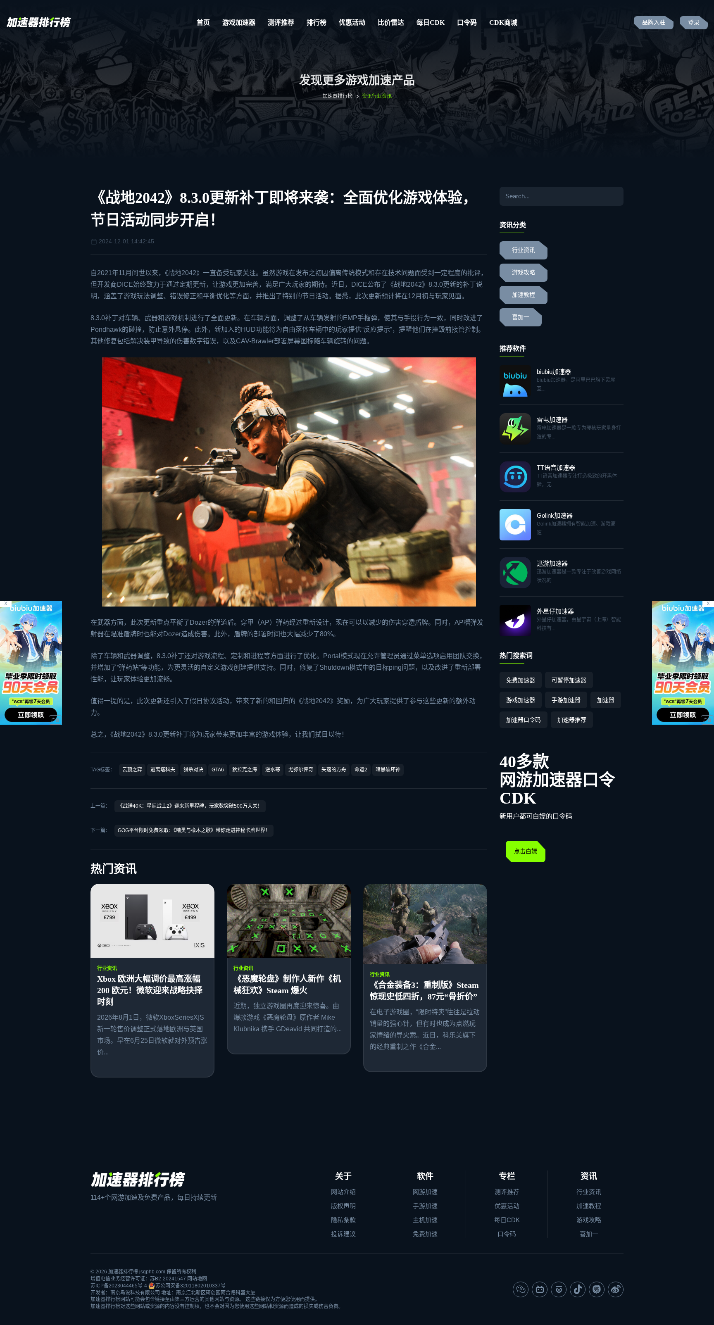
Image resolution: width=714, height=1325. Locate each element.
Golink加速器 (555, 515)
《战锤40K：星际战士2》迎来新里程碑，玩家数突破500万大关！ (190, 806)
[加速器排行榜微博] (616, 1289)
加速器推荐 (571, 719)
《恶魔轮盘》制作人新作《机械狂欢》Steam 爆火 (287, 984)
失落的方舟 (333, 770)
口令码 (467, 22)
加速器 (605, 700)
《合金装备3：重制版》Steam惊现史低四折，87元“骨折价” (424, 990)
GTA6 (218, 770)
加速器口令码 (523, 719)
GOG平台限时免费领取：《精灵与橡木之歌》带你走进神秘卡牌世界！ (194, 830)
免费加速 (425, 1233)
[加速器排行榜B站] (539, 1289)
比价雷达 (391, 22)
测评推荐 (281, 22)
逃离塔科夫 (162, 770)
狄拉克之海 (244, 770)
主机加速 (425, 1219)
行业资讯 (107, 968)
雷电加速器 (552, 419)
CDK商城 (503, 22)
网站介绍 (343, 1191)
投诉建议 (343, 1233)
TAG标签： (102, 770)
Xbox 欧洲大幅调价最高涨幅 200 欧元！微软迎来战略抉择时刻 (149, 990)
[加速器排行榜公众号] (520, 1289)
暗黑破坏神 (388, 770)
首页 (203, 22)
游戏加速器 (238, 22)
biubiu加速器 (554, 371)
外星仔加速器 (555, 611)
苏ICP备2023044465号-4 (118, 1286)
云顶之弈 (132, 770)
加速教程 (523, 295)
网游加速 (425, 1191)
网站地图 (197, 1279)
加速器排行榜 (337, 96)
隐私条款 (343, 1219)
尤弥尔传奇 (300, 770)
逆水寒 (272, 770)
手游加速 (425, 1205)
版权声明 (343, 1205)
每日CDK (430, 22)
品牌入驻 (653, 22)
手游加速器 (566, 700)
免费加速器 (520, 680)
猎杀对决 (193, 770)
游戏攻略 (523, 272)
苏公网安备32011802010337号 (190, 1286)
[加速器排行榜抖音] (577, 1289)
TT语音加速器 (556, 467)
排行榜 (316, 22)
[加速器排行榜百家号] (558, 1289)
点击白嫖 (525, 851)
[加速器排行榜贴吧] (597, 1289)
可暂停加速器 (569, 680)
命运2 (361, 770)
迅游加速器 (552, 563)
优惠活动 (352, 22)
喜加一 (520, 317)
